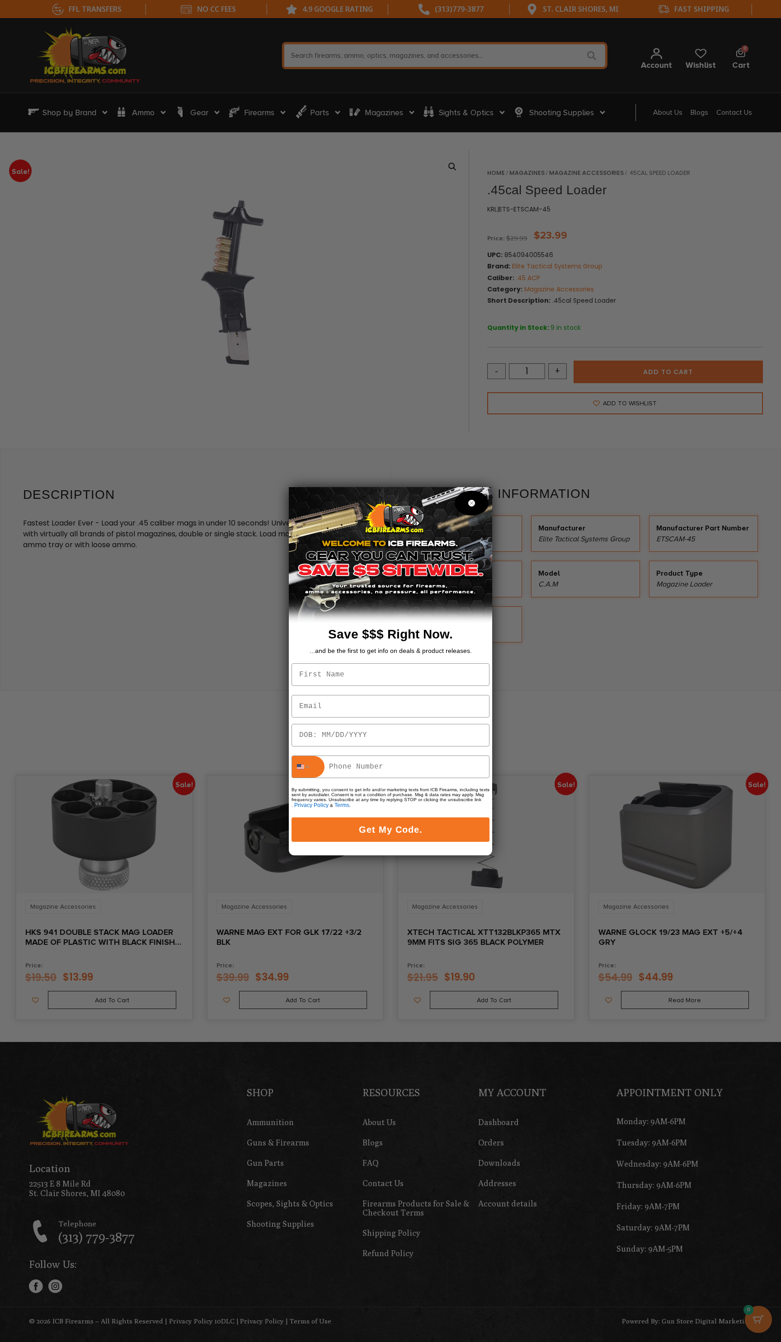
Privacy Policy (311, 805)
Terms (341, 805)
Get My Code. (391, 830)
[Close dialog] (472, 503)
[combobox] (308, 767)
